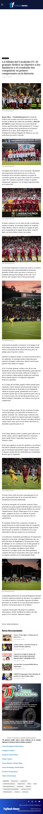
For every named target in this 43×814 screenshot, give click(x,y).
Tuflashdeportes (7, 792)
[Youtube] (39, 801)
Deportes (5, 58)
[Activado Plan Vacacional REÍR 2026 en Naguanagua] (7, 667)
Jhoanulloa (20, 786)
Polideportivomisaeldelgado (10, 789)
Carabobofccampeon (9, 783)
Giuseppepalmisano (8, 786)
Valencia (17, 792)
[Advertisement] (21, 32)
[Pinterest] (13, 80)
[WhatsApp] (18, 80)
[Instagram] (32, 801)
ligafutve (28, 786)
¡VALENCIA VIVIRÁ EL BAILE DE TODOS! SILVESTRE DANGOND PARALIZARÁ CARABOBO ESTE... (25, 656)
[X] (9, 80)
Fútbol (29, 783)
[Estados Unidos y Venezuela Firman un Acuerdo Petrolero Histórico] (7, 647)
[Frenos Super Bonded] (21, 707)
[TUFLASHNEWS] (18, 5)
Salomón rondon (25, 789)
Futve (35, 783)
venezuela (25, 792)
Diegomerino (21, 783)
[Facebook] (4, 80)
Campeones (14, 781)
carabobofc (24, 781)
